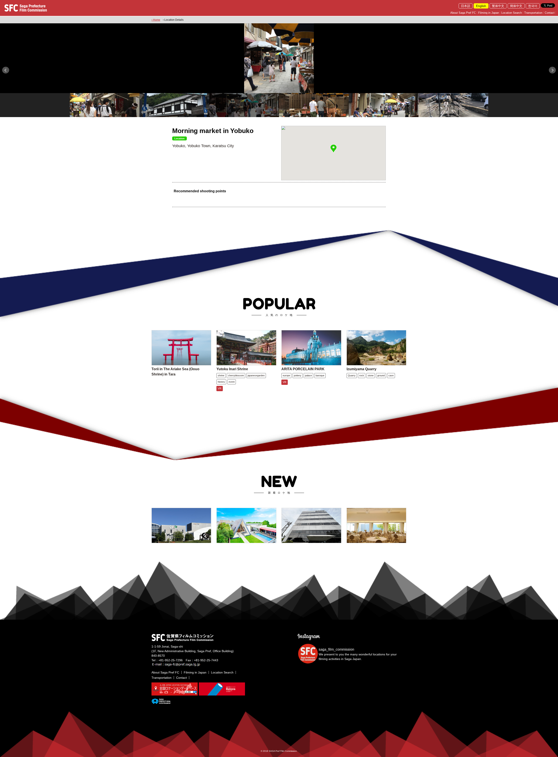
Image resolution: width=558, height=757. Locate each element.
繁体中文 (498, 6)
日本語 (465, 6)
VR (219, 388)
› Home (155, 19)
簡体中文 (516, 6)
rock (361, 375)
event (232, 381)
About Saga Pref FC (463, 12)
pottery (297, 375)
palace (308, 375)
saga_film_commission (336, 649)
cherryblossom (236, 375)
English (481, 6)
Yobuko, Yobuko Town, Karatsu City (203, 146)
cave (391, 375)
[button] (333, 148)
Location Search (511, 12)
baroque (320, 375)
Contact (550, 12)
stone (371, 375)
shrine (221, 375)
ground (381, 375)
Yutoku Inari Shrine (232, 369)
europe (286, 375)
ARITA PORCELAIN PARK (303, 369)
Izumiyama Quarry (361, 369)
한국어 (532, 6)
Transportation (533, 12)
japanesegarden (256, 375)
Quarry (352, 375)
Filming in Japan (488, 12)
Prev (5, 70)
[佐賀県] (160, 702)
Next (552, 70)
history (221, 381)
